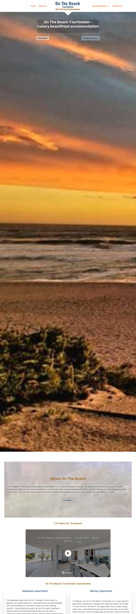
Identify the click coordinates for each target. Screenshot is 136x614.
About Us (43, 6)
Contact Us (117, 6)
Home (33, 6)
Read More (43, 38)
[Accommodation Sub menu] (108, 6)
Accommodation (99, 6)
